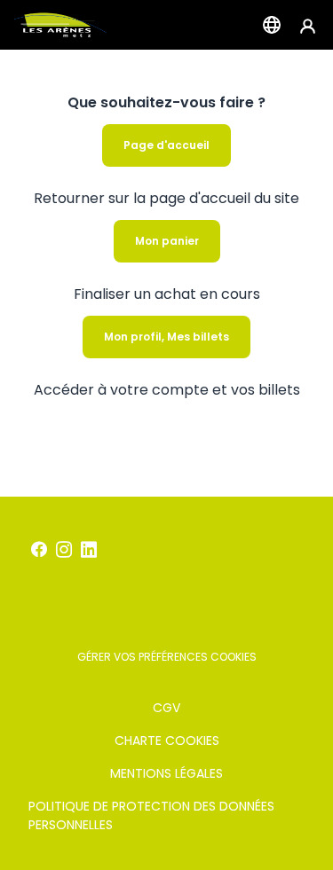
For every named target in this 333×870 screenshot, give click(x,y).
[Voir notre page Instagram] (64, 549)
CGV (166, 708)
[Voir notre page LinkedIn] (88, 549)
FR (271, 24)
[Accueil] (60, 25)
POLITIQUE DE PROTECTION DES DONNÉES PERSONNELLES (151, 815)
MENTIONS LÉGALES (166, 773)
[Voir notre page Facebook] (39, 549)
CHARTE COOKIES (167, 740)
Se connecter (308, 25)
